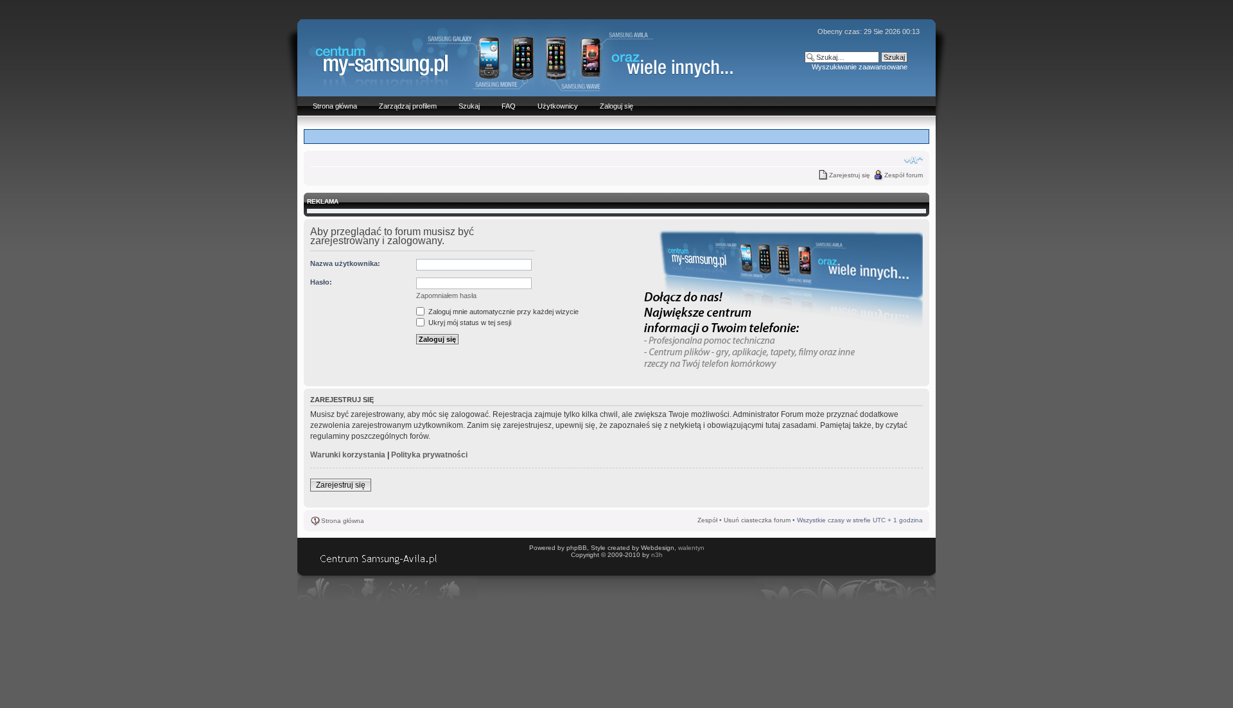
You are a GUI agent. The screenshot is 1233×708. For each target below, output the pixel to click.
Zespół (707, 520)
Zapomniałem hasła (446, 295)
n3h (657, 554)
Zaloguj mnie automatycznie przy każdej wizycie (502, 311)
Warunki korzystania (347, 454)
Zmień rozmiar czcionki (913, 160)
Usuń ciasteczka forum (757, 520)
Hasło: (321, 282)
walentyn (691, 547)
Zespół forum (903, 175)
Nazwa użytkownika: (345, 263)
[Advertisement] (616, 136)
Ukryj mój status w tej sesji (468, 322)
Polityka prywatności (429, 454)
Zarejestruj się (849, 175)
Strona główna (342, 520)
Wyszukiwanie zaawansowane (859, 67)
